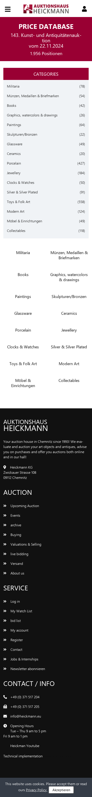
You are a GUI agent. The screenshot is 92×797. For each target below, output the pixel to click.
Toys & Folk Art (18, 201)
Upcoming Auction (24, 505)
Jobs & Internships (24, 659)
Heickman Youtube (24, 745)
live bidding (19, 553)
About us (17, 573)
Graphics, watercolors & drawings (32, 115)
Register (16, 639)
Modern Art (15, 211)
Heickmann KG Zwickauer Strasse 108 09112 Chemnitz (19, 472)
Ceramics (14, 153)
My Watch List (21, 610)
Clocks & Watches (20, 182)
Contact (16, 649)
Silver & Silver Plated (22, 192)
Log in (15, 601)
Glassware (14, 143)
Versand (16, 563)
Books (11, 105)
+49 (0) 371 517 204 (25, 696)
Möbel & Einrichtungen (24, 221)
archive (15, 525)
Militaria (13, 86)
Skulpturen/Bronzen (22, 134)
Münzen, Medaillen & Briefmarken (33, 95)
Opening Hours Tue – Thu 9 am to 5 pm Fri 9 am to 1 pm (24, 730)
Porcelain (14, 163)
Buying (15, 534)
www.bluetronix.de (58, 756)
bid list (15, 620)
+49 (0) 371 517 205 (24, 706)
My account (19, 630)
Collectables (16, 230)
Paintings (14, 124)
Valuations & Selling (25, 544)
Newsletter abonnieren (27, 668)
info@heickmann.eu (25, 716)
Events (15, 515)
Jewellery (14, 172)
